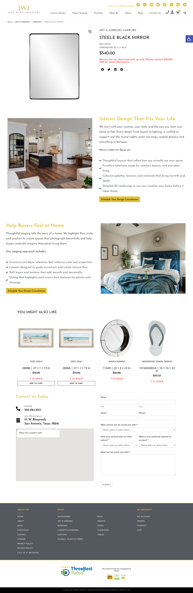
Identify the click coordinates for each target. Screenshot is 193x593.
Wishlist (141, 526)
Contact (21, 535)
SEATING (101, 521)
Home (9, 22)
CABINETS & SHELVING (68, 530)
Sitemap (21, 539)
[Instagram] (145, 4)
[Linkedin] (151, 4)
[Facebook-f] (138, 4)
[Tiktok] (185, 4)
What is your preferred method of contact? (155, 438)
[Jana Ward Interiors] (18, 420)
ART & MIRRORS (22, 22)
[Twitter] (158, 4)
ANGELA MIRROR (117, 361)
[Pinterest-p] (171, 4)
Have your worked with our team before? (116, 438)
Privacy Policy (25, 544)
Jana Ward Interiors (33, 416)
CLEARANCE (103, 530)
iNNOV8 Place (124, 590)
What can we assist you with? (116, 452)
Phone (142, 413)
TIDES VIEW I (76, 361)
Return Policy (25, 548)
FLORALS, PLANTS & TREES (70, 539)
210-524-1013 (32, 410)
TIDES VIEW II (36, 361)
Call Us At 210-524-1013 (28, 553)
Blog (20, 526)
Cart (139, 530)
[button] (189, 39)
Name (104, 397)
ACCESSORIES (64, 517)
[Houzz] (178, 4)
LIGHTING (62, 535)
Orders (141, 521)
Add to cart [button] (36, 383)
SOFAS (100, 526)
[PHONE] (18, 408)
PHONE (28, 406)
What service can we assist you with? (119, 425)
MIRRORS (37, 22)
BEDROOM (62, 526)
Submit (106, 485)
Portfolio (22, 530)
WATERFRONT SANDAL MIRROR (157, 361)
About (20, 521)
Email (104, 413)
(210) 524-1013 (126, 6)
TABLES (100, 535)
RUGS (100, 517)
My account (143, 517)
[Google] (165, 4)
